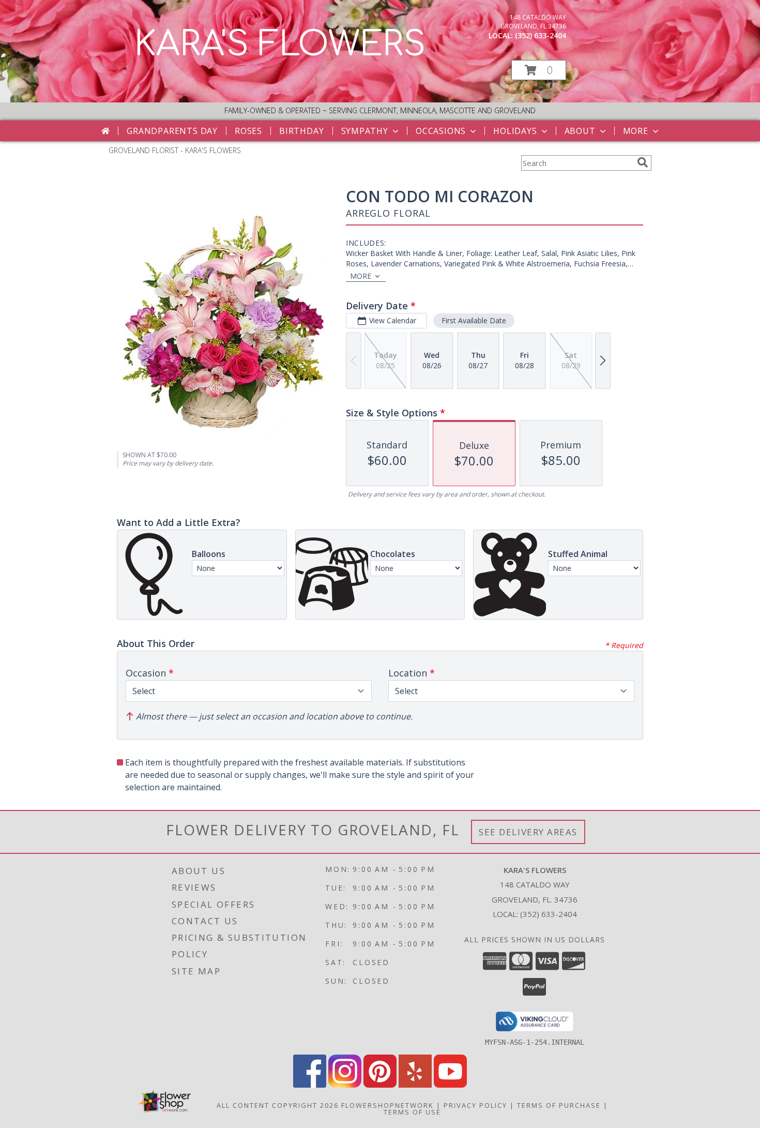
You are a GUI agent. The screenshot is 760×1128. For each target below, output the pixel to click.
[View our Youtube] (450, 1085)
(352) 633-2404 (540, 35)
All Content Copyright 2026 (278, 1105)
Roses (248, 131)
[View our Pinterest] (380, 1085)
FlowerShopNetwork (387, 1105)
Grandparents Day (172, 131)
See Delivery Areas (528, 832)
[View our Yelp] (415, 1085)
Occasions (441, 131)
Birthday (301, 131)
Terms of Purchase (559, 1105)
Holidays (515, 131)
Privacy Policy (475, 1105)
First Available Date (474, 320)
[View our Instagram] (344, 1085)
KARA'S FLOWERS (279, 44)
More (635, 131)
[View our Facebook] (309, 1085)
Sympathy (364, 131)
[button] (538, 70)
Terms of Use (412, 1112)
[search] (642, 162)
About (580, 131)
